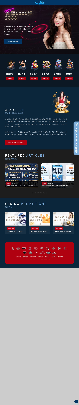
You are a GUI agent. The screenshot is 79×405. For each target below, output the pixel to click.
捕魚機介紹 (40, 257)
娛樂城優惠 (60, 257)
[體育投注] (69, 68)
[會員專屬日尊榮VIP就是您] (39, 223)
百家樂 (71, 183)
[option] (49, 175)
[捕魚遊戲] (57, 68)
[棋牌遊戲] (9, 68)
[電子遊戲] (45, 68)
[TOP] (76, 401)
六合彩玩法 (53, 257)
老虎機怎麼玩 (33, 257)
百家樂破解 (25, 257)
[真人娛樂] (21, 68)
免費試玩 (9, 78)
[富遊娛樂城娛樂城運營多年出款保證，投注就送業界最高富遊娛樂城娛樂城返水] (39, 3)
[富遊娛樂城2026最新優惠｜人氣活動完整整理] (49, 175)
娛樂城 (36, 183)
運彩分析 (47, 257)
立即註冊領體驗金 (13, 41)
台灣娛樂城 (18, 257)
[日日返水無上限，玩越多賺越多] (15, 223)
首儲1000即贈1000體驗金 (16, 142)
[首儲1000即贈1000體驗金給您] (63, 223)
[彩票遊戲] (33, 68)
